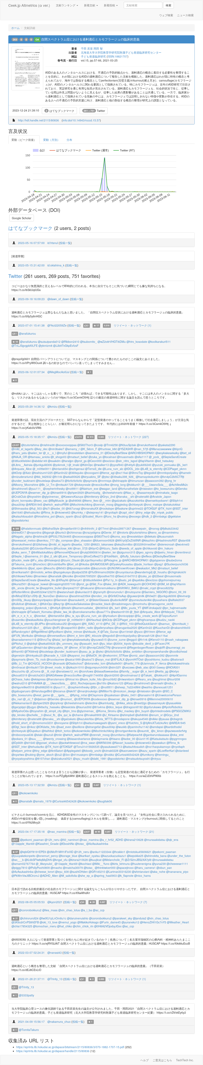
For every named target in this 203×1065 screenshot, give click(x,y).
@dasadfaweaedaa (106, 671)
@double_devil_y (143, 643)
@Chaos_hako (20, 679)
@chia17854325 (21, 926)
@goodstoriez (20, 520)
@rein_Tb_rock (36, 659)
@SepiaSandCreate (173, 457)
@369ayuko (75, 473)
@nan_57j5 (141, 449)
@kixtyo (174, 671)
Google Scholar (21, 218)
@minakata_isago (166, 493)
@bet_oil (185, 453)
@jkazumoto (98, 568)
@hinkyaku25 (34, 655)
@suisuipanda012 (49, 342)
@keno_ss (154, 532)
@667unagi (73, 508)
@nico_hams (142, 876)
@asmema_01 (94, 453)
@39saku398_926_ (122, 477)
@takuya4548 (139, 719)
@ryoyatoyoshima (22, 759)
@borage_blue (68, 856)
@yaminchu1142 (138, 727)
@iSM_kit (163, 584)
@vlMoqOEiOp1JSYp (24, 596)
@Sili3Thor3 (85, 445)
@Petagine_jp (112, 560)
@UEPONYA (19, 493)
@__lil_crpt (48, 671)
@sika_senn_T (20, 552)
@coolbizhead (178, 651)
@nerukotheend (147, 445)
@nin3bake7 (56, 449)
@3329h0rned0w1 (145, 544)
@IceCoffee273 (93, 556)
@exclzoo (108, 461)
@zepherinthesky (54, 489)
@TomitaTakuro (29, 1030)
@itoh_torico (63, 731)
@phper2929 (75, 493)
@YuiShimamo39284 (101, 572)
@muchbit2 (109, 679)
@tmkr (58, 735)
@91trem (149, 632)
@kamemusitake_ (83, 608)
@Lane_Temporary (70, 556)
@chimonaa (74, 532)
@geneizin (18, 655)
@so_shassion (83, 540)
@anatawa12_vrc (67, 671)
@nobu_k (170, 683)
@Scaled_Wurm (92, 516)
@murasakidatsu (154, 840)
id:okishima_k (55, 265)
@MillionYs (105, 691)
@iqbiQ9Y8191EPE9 (33, 852)
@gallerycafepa (104, 628)
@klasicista (68, 707)
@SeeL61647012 (126, 576)
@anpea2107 (70, 588)
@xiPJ (56, 628)
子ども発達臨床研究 (93, 56)
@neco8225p (165, 588)
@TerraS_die (93, 469)
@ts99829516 (44, 687)
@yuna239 (159, 864)
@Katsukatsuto (159, 739)
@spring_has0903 (105, 876)
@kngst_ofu (60, 860)
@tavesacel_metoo (23, 540)
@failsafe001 (114, 663)
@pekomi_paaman (32, 840)
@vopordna (34, 532)
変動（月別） (51, 140)
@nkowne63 (62, 512)
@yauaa (164, 719)
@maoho (56, 868)
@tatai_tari (59, 639)
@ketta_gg (161, 671)
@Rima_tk (47, 512)
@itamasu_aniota (39, 457)
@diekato (150, 536)
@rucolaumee (55, 659)
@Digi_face (18, 727)
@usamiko (18, 620)
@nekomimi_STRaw (115, 655)
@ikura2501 (19, 584)
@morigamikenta (125, 731)
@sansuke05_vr (78, 600)
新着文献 (90, 5)
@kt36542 (101, 608)
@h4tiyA (129, 465)
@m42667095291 (85, 576)
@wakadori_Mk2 (146, 568)
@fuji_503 (35, 508)
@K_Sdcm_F (88, 449)
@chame (77, 715)
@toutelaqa (43, 481)
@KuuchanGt (161, 628)
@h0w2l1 (151, 596)
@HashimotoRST (166, 540)
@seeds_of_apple (130, 548)
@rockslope (106, 508)
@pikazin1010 (75, 667)
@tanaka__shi (125, 496)
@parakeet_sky (122, 918)
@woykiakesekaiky (167, 453)
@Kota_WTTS (104, 719)
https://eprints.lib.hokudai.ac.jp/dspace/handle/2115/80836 (52, 1051)
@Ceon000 (94, 461)
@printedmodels (160, 711)
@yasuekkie (173, 703)
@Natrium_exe (88, 489)
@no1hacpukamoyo (157, 747)
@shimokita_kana (155, 856)
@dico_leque (114, 707)
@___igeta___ (60, 695)
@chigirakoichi (177, 572)
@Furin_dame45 (110, 922)
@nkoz (31, 727)
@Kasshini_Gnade (47, 844)
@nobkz (109, 755)
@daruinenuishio (77, 918)
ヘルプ (144, 1060)
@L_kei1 (182, 465)
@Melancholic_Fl (113, 860)
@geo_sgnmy (144, 552)
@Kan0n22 (61, 473)
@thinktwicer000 (105, 868)
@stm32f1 (114, 667)
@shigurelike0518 (22, 687)
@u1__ (37, 628)
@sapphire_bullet (51, 588)
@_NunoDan (47, 596)
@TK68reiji (31, 651)
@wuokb (121, 727)
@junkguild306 (42, 465)
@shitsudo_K (91, 632)
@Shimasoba (19, 508)
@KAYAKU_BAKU (128, 588)
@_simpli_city (53, 711)
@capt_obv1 (127, 512)
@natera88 (142, 496)
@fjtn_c (95, 687)
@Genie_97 (108, 532)
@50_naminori (69, 840)
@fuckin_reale (20, 560)
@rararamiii (118, 647)
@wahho (146, 687)
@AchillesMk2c (178, 485)
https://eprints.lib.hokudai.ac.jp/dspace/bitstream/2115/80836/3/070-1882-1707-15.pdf (70, 1047)
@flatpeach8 (134, 735)
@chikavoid (150, 548)
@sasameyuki (145, 493)
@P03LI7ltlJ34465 (59, 536)
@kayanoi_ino (76, 655)
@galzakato (119, 500)
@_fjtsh (134, 612)
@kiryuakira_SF (91, 477)
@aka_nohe (157, 872)
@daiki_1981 (98, 759)
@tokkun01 (133, 485)
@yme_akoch (45, 755)
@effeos (146, 556)
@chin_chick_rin (83, 926)
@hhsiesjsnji (52, 560)
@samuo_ (164, 624)
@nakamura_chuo (59, 1022)
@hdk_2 (147, 516)
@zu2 (77, 516)
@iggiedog (121, 504)
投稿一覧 (65, 243)
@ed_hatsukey (164, 461)
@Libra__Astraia (22, 465)
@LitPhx (39, 624)
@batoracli (177, 659)
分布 (69, 140)
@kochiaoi (84, 864)
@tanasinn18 (146, 695)
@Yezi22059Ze (57, 325)
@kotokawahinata (178, 663)
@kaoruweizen (128, 751)
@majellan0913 (70, 528)
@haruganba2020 (125, 628)
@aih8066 (75, 500)
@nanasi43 (54, 953)
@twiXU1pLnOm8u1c (52, 918)
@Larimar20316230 (118, 872)
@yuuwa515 (99, 639)
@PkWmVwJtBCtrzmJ (25, 876)
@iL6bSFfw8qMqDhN (38, 860)
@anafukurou (27, 333)
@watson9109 (120, 612)
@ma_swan (87, 743)
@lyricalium (109, 616)
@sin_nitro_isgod (126, 461)
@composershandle (156, 651)
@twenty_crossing (54, 739)
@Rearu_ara (143, 679)
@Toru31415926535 (87, 747)
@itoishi (66, 608)
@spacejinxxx (125, 868)
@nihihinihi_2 (88, 528)
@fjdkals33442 (169, 528)
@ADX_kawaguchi (129, 584)
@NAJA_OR (19, 457)
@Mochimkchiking (81, 504)
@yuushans (159, 600)
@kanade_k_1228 (54, 655)
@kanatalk (54, 576)
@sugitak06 (104, 801)
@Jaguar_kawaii (38, 584)
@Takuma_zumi (21, 564)
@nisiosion (146, 489)
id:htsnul (52, 243)
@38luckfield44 (21, 461)
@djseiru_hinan (164, 552)
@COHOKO (149, 584)
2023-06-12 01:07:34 (31, 372)
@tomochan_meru (44, 926)
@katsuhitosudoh (22, 516)
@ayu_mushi (81, 759)
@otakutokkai (171, 504)
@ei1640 (17, 512)
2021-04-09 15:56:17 (31, 1022)
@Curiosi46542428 (127, 755)
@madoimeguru (121, 604)
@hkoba (84, 564)
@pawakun (159, 743)
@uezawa (128, 667)
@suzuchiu (18, 671)
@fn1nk (57, 477)
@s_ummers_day (67, 643)
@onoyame (61, 723)
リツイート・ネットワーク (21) (134, 832)
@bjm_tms (69, 711)
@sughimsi (159, 679)
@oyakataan (112, 695)
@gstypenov (157, 560)
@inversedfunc (56, 636)
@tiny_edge (142, 512)
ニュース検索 (185, 15)
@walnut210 (19, 683)
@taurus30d (83, 707)
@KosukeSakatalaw (77, 604)
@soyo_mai (102, 659)
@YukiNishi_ (111, 556)
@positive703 (105, 576)
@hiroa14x (72, 679)
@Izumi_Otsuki (70, 560)
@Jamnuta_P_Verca (153, 663)
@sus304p (18, 504)
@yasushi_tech (89, 643)
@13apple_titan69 (22, 844)
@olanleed (182, 751)
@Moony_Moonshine (24, 485)
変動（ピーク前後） (23, 140)
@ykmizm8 (45, 346)
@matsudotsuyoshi (138, 759)
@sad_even (63, 727)
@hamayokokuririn (147, 477)
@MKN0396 (103, 743)
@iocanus (59, 691)
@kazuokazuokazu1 (113, 856)
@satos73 (57, 481)
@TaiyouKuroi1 (168, 616)
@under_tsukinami (23, 481)
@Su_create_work (146, 616)
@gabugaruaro (21, 691)
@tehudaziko (32, 512)
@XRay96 (62, 580)
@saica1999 (73, 659)
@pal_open (35, 568)
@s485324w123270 (43, 592)
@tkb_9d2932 (43, 477)
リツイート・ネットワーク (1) (132, 325)
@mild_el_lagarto (22, 449)
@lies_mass (49, 910)
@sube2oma (174, 560)
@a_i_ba (86, 910)
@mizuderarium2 (22, 477)
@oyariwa (17, 755)
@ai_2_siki (50, 556)
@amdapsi (156, 727)
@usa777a (103, 612)
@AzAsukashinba (97, 844)
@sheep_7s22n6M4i (128, 687)
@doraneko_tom (94, 663)
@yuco (138, 632)
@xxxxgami (91, 473)
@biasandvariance (78, 739)
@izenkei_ (40, 616)
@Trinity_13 (54, 979)
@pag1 (158, 564)
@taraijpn (67, 461)
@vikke (153, 719)
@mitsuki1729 (64, 485)
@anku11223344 (100, 852)
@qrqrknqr (56, 703)
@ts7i (46, 508)
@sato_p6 (124, 580)
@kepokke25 (135, 856)
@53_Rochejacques (83, 683)
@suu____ (35, 739)
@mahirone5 (19, 489)
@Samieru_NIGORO (155, 592)
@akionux (62, 596)
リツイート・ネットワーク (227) (128, 437)
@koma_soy (118, 536)
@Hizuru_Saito (108, 548)
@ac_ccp (98, 910)
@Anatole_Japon (160, 496)
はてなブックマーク (60, 111)
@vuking (122, 516)
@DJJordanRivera (41, 548)
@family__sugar (129, 671)
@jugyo (31, 707)
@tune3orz (40, 564)
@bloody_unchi (91, 751)
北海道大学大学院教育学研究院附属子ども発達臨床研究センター (121, 52)
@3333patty (26, 995)
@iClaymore (95, 695)
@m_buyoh (142, 711)
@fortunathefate (128, 489)
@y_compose (64, 540)
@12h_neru (52, 840)
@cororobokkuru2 (30, 910)
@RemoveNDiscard (66, 552)
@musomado (125, 457)
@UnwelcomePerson (168, 695)
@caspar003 (69, 628)
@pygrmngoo (178, 739)
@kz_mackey (125, 711)
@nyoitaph (111, 512)
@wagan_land (108, 489)
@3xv (66, 755)
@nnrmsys (104, 481)
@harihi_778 (132, 663)
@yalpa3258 (79, 572)
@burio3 (60, 532)
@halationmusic (31, 528)
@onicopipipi (126, 616)
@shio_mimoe (73, 632)
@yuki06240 (143, 465)
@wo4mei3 (182, 544)
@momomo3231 (42, 723)
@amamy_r (72, 449)
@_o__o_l (49, 453)
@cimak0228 (110, 751)
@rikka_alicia (124, 703)
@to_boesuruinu (164, 489)
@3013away (157, 667)
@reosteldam (76, 453)
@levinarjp (183, 596)
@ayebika (138, 580)
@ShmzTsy (136, 473)
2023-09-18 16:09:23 (31, 299)
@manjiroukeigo (87, 691)
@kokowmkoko (81, 731)
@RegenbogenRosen (140, 647)
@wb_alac (141, 667)
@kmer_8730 (77, 647)
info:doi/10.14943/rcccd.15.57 (81, 120)
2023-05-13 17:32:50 (31, 785)
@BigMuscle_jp (58, 500)
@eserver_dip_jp (39, 493)
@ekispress (38, 679)
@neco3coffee (100, 485)
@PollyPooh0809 (39, 868)
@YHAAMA (35, 683)
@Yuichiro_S (134, 723)
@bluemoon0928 (103, 540)
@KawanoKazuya (72, 496)
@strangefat (93, 727)
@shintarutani (140, 872)
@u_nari (16, 699)
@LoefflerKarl (165, 751)
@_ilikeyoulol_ (45, 864)
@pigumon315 (126, 552)
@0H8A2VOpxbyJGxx (108, 926)
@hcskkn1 (118, 852)
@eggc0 (131, 639)
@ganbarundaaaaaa (156, 735)
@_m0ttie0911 (42, 469)
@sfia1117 (141, 457)
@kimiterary (91, 496)
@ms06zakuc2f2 (56, 624)
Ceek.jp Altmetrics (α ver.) (29, 5)
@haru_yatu (19, 453)
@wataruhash (65, 592)
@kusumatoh (165, 536)
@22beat (158, 576)
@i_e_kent (147, 671)
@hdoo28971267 (120, 528)
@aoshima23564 (79, 596)
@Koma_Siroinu (106, 711)
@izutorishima (30, 445)
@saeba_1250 (80, 544)
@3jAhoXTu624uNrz (155, 723)
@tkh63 (61, 568)
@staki (38, 735)
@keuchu (49, 568)
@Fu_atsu (36, 560)
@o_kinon (157, 731)
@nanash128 (146, 636)
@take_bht (110, 584)
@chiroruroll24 (29, 918)
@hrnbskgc (160, 516)
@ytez (106, 477)
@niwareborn (126, 679)
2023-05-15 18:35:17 (31, 437)
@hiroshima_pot (44, 516)
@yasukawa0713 (111, 747)
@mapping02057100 (62, 584)
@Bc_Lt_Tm (47, 485)
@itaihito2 (48, 731)
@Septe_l (17, 556)
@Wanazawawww (160, 449)
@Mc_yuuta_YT (131, 608)
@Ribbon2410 (70, 342)
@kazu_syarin (64, 516)
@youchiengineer (55, 620)
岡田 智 (98, 48)
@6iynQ (177, 449)
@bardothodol (173, 727)
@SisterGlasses (99, 600)
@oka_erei (177, 735)
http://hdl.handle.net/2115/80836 (38, 120)
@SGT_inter (180, 508)
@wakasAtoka (34, 620)
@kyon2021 (54, 902)
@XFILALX (117, 659)
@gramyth (99, 592)
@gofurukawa (152, 707)
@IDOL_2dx (132, 469)
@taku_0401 (129, 695)
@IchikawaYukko (22, 576)
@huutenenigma (140, 864)
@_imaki (73, 465)
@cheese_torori (44, 872)
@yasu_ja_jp (87, 651)
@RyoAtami (55, 632)
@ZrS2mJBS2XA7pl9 (138, 860)
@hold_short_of (21, 723)
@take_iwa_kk (62, 612)
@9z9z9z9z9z (73, 481)
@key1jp (58, 604)
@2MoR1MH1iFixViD (60, 852)
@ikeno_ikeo (90, 500)
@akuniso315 (83, 592)
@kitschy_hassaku (48, 707)
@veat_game (41, 695)
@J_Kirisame (110, 715)
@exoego (135, 516)
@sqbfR (160, 647)
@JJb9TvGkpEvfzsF (66, 346)
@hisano (114, 739)
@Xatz (27, 473)
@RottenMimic (20, 592)
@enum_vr (156, 715)
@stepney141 (95, 512)
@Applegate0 (72, 751)
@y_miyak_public (162, 512)
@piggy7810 (19, 868)
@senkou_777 (45, 540)
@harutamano (55, 679)
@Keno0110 (156, 639)
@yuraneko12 (130, 922)
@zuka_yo (95, 457)
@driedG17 (18, 532)
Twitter (94, 111)
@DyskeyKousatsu (121, 564)
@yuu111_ (35, 489)
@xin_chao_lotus (69, 910)
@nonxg (154, 528)
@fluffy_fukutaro (130, 556)
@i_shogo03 (58, 457)
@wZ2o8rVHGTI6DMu (112, 342)
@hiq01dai (40, 647)
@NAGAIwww (54, 675)
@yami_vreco (116, 723)
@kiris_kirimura (120, 864)
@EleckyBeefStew (115, 453)
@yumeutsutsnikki (140, 600)
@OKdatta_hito (46, 727)
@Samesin (60, 600)
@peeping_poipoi (22, 608)
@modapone (121, 719)
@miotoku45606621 (138, 852)
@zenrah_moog (103, 504)
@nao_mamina (57, 832)
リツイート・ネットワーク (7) (128, 902)
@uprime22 (135, 508)
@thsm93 (17, 651)
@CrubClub (18, 496)
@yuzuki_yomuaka (164, 465)
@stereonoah (165, 544)
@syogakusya (62, 572)
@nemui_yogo (67, 922)
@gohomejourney (169, 580)
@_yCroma (33, 671)
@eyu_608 (62, 872)
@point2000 (111, 675)
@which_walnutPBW (56, 504)
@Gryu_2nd (107, 496)
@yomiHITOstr (134, 659)
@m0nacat (18, 667)
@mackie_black (101, 604)
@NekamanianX (21, 703)
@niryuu (155, 759)
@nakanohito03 (180, 628)
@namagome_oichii (160, 604)
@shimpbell (127, 715)
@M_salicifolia (68, 876)
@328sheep (40, 544)
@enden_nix (99, 596)
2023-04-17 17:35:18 (31, 832)
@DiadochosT (75, 663)
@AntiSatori (55, 751)
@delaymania (99, 739)
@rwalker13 (101, 465)
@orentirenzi (183, 552)
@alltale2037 (176, 600)
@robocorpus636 (22, 735)
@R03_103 (126, 624)
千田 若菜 (87, 48)
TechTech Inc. (185, 1060)
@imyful (62, 453)
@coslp (98, 445)
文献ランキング (66, 5)
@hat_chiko (64, 926)
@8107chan (42, 759)
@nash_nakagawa (176, 639)
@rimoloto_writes (41, 572)
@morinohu (139, 604)
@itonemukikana (105, 588)
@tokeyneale (82, 485)
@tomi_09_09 (177, 592)
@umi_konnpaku (22, 500)
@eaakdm (54, 461)
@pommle (171, 655)
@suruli (48, 735)
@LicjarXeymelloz (91, 560)
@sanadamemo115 (23, 639)
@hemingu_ (162, 755)
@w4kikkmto (19, 568)
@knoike (67, 576)
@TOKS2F (150, 508)
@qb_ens (172, 840)
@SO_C (168, 691)
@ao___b (17, 860)
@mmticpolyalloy (167, 473)
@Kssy (128, 683)
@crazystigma (91, 532)
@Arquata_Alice (21, 469)
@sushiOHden (79, 872)
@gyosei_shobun (47, 743)
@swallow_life (46, 580)
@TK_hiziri (165, 508)
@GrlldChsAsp (117, 596)
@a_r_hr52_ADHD (111, 840)
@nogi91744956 (92, 675)
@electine (91, 703)
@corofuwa (86, 671)
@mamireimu (170, 532)
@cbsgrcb (176, 719)
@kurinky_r (78, 512)
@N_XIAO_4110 (92, 624)
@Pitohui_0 (18, 643)
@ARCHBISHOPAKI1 (141, 453)
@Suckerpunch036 (176, 564)
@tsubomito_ (88, 342)
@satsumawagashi (95, 723)
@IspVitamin (146, 461)
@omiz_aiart (137, 655)
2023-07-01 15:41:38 (31, 325)
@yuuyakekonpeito (23, 856)
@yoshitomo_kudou (157, 659)
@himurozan (136, 481)
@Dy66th (17, 743)
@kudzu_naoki (165, 620)
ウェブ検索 (166, 15)
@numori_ (66, 699)
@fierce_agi (107, 473)
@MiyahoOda (20, 711)
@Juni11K (142, 739)
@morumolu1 (115, 592)
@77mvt (103, 528)
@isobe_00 (58, 508)
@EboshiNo (66, 844)
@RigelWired (39, 632)
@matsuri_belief (77, 457)
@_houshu (160, 572)
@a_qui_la (64, 715)
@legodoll (150, 473)
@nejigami (74, 624)
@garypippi (18, 707)
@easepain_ (140, 528)
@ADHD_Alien (49, 876)
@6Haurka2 (93, 620)
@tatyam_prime (21, 751)
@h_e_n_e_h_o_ (22, 616)
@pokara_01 (19, 739)
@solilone (78, 727)
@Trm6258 (111, 445)
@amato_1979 (42, 801)
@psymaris (90, 481)
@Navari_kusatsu (123, 743)
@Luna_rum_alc (112, 469)
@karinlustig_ (93, 493)
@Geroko (181, 489)
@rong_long (118, 485)
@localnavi (109, 457)
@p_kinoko (18, 715)
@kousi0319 (19, 675)
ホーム (15, 28)
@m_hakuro (165, 548)
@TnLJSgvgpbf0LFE (24, 346)
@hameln (185, 473)
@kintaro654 (60, 469)
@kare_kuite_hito (91, 679)
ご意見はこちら (162, 1060)
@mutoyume (133, 592)
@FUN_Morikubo (22, 636)
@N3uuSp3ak (127, 445)
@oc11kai (121, 473)
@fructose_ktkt (107, 449)
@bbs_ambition (133, 651)
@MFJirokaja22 (152, 608)
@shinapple (119, 481)
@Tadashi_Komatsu (40, 612)
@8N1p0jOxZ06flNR (128, 540)
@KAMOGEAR (99, 564)
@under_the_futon (179, 856)
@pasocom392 (154, 481)
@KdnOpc (86, 465)
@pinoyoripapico (42, 600)
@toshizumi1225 (42, 473)
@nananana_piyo (177, 872)
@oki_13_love (48, 922)
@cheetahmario (112, 493)
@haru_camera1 (145, 868)
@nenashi (157, 683)
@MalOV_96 (94, 655)
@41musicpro (79, 755)
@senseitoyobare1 (157, 500)
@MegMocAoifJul (58, 372)
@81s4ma (98, 707)
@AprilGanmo (178, 675)
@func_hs (109, 516)
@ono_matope (153, 504)
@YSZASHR (125, 449)
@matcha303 (36, 675)
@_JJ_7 (28, 699)
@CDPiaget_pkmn (175, 469)
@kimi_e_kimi (75, 636)
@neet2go (140, 703)
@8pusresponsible (78, 568)
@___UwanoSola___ (155, 485)
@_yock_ (155, 457)
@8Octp (16, 473)
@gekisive (174, 516)
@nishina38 (47, 445)
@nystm (156, 691)
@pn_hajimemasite (174, 608)
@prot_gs (80, 461)
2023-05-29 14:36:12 (31, 406)
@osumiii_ (143, 731)
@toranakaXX (89, 508)
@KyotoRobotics (172, 707)
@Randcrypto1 (20, 632)
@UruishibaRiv (56, 564)
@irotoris (122, 532)
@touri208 (173, 679)
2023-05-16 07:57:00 (31, 243)
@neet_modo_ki (55, 667)
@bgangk (48, 532)
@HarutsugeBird (41, 691)
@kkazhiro (148, 540)
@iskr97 (71, 691)
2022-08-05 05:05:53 (31, 902)
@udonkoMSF (119, 600)
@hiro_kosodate (136, 342)
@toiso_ (80, 844)
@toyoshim (34, 496)
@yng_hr (170, 481)
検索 (168, 5)
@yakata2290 (166, 445)
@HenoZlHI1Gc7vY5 (153, 922)
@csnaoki (59, 663)
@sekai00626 (71, 477)
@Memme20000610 (160, 699)
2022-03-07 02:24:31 (31, 953)
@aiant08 (184, 540)
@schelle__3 (34, 715)
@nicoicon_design (124, 691)
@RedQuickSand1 (146, 624)
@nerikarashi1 (20, 572)
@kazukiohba (135, 500)
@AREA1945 (34, 504)
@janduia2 (139, 918)
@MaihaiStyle (50, 528)
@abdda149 (39, 461)
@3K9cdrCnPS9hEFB (25, 922)
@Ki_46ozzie (93, 636)
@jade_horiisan (143, 564)
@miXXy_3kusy (21, 600)
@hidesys (40, 636)
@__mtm (105, 500)
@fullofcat (17, 604)
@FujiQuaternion (22, 647)
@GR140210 (97, 872)
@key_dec (41, 449)
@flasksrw (121, 508)
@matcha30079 (73, 868)
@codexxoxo (99, 699)
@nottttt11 (72, 489)
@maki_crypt (148, 588)
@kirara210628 (133, 840)
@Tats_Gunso (109, 632)
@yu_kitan (106, 643)
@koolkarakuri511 (159, 342)
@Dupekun (34, 731)
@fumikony (147, 755)
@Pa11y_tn (110, 580)
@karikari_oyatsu (89, 856)
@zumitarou (118, 735)
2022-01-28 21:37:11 (31, 979)
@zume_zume (116, 639)
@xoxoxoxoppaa (66, 445)
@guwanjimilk (135, 596)
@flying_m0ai (78, 695)
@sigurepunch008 (96, 667)
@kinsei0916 (58, 493)
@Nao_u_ (129, 493)
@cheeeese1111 (177, 864)
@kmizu (52, 406)
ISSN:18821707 (117, 56)
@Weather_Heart (178, 922)
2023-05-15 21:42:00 (31, 265)
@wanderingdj (143, 572)
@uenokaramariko (84, 612)
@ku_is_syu (72, 616)
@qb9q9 (32, 643)
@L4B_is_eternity (151, 469)
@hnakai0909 (93, 715)
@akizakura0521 (61, 759)
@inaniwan (40, 576)
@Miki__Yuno (100, 864)
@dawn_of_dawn (58, 299)
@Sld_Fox (95, 584)
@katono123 (115, 683)
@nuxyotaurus (124, 572)
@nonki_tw (32, 588)
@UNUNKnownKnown (121, 568)
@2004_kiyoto (122, 643)
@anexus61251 (163, 687)
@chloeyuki (135, 504)
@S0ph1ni (176, 500)
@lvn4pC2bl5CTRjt (172, 477)
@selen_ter (35, 453)
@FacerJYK (162, 643)
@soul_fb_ (50, 715)
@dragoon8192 (133, 707)
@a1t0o (101, 683)
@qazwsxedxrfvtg (176, 731)
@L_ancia (17, 588)
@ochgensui (76, 469)
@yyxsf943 (117, 465)
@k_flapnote (125, 876)
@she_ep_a (85, 876)
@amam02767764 (23, 864)
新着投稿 (110, 5)
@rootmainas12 (130, 675)
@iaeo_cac (41, 500)
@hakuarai (87, 588)
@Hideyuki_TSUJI (172, 612)
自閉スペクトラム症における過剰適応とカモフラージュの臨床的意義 (90, 39)
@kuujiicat (95, 860)
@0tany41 (75, 580)
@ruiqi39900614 (90, 552)
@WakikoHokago (88, 922)
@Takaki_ (147, 675)
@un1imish (126, 632)
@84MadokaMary (42, 552)
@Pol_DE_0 (111, 624)
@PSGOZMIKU (181, 711)
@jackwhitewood (69, 743)
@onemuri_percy (47, 856)
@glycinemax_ (51, 496)
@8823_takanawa (102, 544)
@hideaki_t (32, 604)
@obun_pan (164, 868)
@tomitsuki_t (180, 624)
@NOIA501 (173, 667)
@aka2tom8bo (123, 544)
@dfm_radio (85, 628)
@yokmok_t (60, 465)
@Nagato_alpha (21, 536)
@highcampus (146, 620)
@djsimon (40, 699)
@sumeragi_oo (175, 647)
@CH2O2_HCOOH (40, 663)
